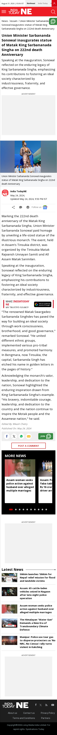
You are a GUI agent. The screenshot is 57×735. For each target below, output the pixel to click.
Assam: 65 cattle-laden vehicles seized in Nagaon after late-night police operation (35, 593)
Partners (45, 718)
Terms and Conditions (24, 718)
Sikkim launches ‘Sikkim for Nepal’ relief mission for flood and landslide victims (37, 577)
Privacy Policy (48, 713)
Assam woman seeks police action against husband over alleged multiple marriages (20, 485)
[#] (21, 436)
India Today (43, 3)
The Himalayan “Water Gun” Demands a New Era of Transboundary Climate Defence (36, 624)
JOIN (43, 436)
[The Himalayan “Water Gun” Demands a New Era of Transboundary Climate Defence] (9, 623)
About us (12, 713)
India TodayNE (18, 191)
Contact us (29, 713)
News (5, 20)
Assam (13, 20)
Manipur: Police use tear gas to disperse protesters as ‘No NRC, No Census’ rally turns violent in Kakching (37, 642)
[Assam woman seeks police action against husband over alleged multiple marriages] (20, 467)
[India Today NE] (21, 12)
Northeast (31, 3)
